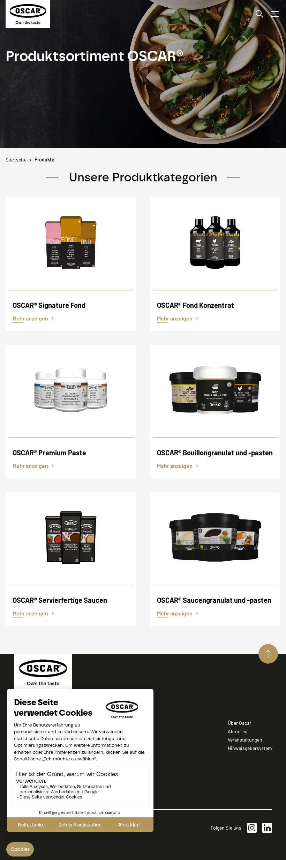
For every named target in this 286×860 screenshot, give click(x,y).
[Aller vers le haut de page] (268, 654)
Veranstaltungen (245, 740)
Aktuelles (237, 731)
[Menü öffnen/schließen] (274, 14)
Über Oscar (239, 723)
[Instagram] (252, 827)
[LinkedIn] (267, 827)
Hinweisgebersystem (250, 748)
